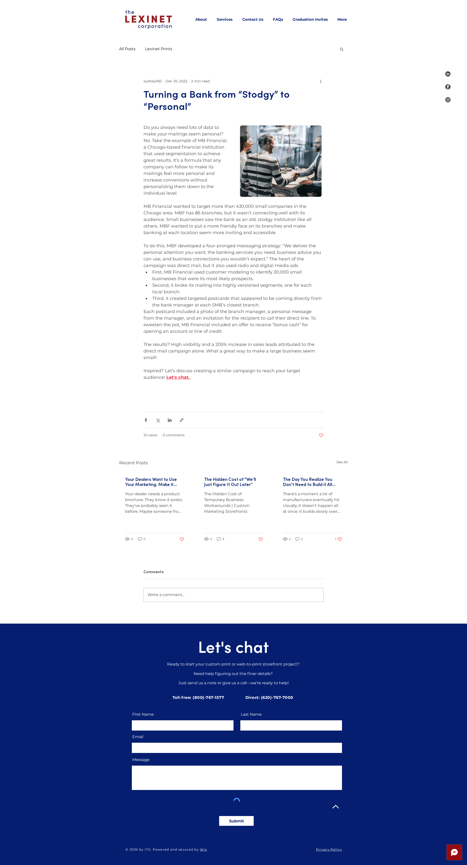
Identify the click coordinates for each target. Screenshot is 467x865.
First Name (143, 714)
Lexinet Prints (158, 49)
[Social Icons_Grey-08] (448, 87)
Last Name (251, 714)
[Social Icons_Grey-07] (448, 74)
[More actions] (320, 81)
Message (141, 760)
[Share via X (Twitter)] (157, 420)
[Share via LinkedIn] (169, 420)
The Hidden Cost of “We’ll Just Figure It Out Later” (230, 482)
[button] (341, 49)
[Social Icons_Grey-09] (448, 100)
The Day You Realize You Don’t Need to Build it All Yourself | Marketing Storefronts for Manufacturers (307, 482)
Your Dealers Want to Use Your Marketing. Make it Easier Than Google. (151, 482)
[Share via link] (181, 420)
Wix (203, 849)
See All (342, 462)
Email (137, 737)
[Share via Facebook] (146, 420)
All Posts (127, 49)
